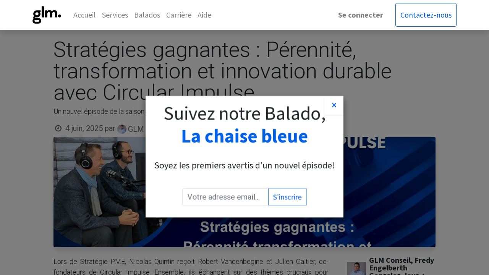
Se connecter (360, 14)
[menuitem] (84, 15)
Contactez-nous (426, 14)
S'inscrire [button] (287, 197)
